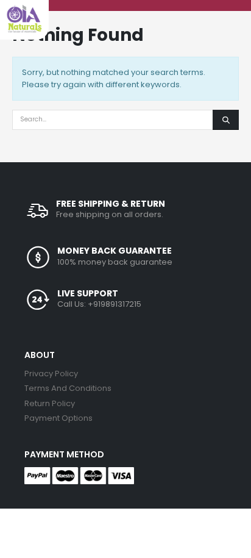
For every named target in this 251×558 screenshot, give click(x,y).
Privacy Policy (51, 373)
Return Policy (49, 403)
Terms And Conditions (67, 388)
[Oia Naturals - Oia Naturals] (24, 19)
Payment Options (58, 418)
